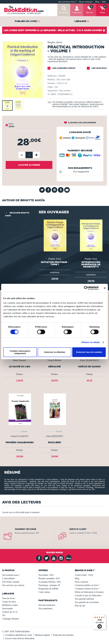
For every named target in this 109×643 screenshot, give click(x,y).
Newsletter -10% (46, 575)
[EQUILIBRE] (54, 409)
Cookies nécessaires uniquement (20, 352)
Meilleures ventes (10, 605)
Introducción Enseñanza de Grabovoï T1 (90, 264)
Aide (104, 2)
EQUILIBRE (54, 442)
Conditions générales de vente (18, 635)
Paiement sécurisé (25, 529)
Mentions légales (42, 635)
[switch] (41, 332)
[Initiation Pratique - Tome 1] (54, 235)
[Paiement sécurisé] (79, 156)
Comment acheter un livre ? (87, 588)
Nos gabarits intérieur (84, 599)
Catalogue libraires (10, 618)
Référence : (53, 76)
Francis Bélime (54, 360)
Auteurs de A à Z (9, 612)
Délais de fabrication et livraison (89, 592)
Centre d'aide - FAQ (84, 575)
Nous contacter (86, 2)
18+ (4, 615)
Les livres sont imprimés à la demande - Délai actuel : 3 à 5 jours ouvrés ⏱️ (54, 30)
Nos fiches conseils (10, 582)
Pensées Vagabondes (20, 442)
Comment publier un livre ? (87, 585)
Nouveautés (7, 608)
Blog (97, 2)
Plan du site (80, 605)
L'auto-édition (8, 578)
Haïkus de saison (89, 366)
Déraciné (54, 366)
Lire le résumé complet (64, 68)
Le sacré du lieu (19, 366)
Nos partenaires (45, 608)
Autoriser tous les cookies (89, 352)
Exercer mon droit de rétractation (19, 638)
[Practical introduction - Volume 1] (22, 97)
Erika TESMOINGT (89, 360)
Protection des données (63, 635)
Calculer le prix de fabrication (88, 595)
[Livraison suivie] (79, 138)
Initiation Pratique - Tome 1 (55, 263)
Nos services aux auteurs (13, 585)
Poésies (19, 374)
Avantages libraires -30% (49, 582)
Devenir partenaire (46, 605)
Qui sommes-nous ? (67, 2)
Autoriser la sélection (54, 352)
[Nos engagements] (79, 171)
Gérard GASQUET (19, 436)
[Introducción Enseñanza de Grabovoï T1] (91, 235)
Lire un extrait (99, 68)
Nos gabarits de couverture (87, 602)
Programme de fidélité (48, 588)
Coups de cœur (9, 601)
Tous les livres (8, 598)
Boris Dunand (19, 360)
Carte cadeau (44, 592)
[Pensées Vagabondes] (19, 409)
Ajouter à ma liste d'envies (82, 123)
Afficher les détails (90, 342)
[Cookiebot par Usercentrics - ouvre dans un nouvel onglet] (86, 288)
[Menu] (104, 616)
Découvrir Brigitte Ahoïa (17, 214)
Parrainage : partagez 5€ (49, 585)
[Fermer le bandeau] (105, 288)
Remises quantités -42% (49, 578)
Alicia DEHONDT (54, 436)
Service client (77, 529)
